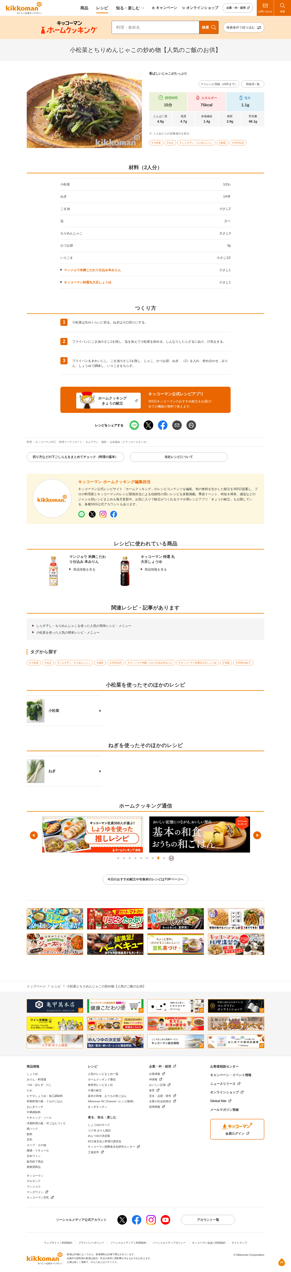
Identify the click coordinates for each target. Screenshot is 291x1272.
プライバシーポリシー (91, 1242)
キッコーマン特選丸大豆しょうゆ (87, 282)
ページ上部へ (281, 1262)
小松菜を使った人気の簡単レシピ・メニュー (68, 632)
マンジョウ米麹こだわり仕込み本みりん (92, 270)
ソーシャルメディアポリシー (169, 1242)
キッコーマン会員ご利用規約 (208, 1242)
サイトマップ (239, 1242)
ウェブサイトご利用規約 (58, 1242)
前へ (34, 835)
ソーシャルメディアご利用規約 (128, 1242)
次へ (257, 835)
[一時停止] (171, 858)
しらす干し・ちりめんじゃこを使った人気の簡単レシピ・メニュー (83, 625)
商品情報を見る (84, 569)
